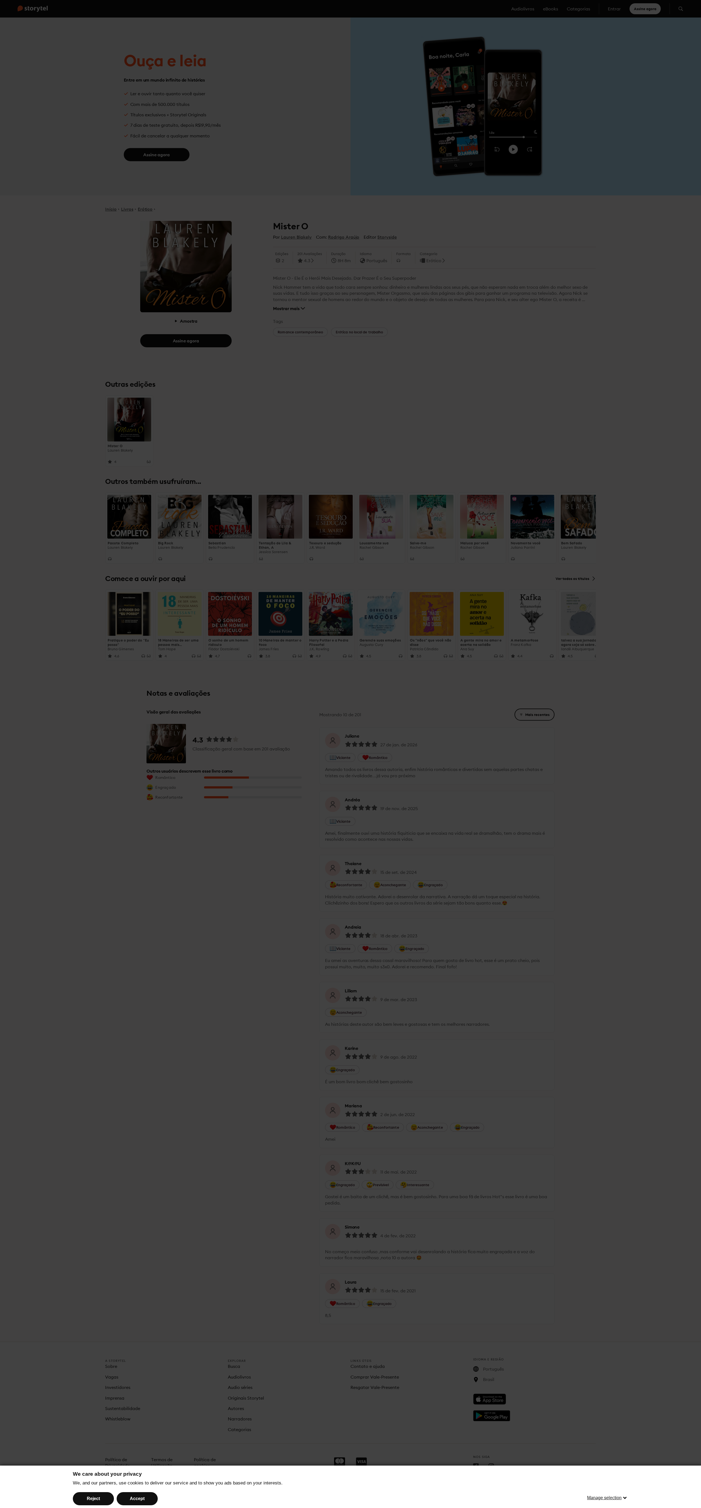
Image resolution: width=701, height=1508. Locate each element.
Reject (93, 1498)
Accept (137, 1498)
